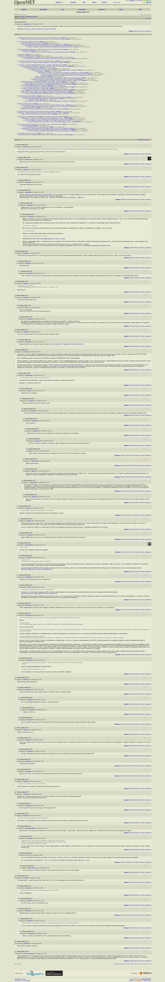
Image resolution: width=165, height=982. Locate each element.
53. (20, 749)
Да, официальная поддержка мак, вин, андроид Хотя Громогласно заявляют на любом (48, 58)
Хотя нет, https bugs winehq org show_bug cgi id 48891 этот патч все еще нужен (42, 44)
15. (16, 727)
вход (135, 0)
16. (16, 779)
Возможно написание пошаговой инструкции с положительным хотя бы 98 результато (47, 106)
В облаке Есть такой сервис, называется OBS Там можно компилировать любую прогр (47, 89)
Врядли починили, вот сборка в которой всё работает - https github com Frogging (42, 62)
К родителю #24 (129, 915)
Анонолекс (80, 79)
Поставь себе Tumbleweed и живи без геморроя (33, 85)
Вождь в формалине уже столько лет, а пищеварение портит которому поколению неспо (48, 84)
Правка (136, 31)
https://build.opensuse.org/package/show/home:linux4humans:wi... (39, 593)
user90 (63, 124)
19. (16, 792)
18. (18, 543)
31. (18, 908)
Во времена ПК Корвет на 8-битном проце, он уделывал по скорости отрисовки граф (54, 79)
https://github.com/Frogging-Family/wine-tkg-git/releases (68, 344)
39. (20, 585)
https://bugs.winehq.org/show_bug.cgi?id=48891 (38, 194)
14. (18, 180)
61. (20, 203)
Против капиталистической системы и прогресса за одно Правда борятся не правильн (54, 70)
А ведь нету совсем (33, 99)
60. (27, 449)
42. (20, 918)
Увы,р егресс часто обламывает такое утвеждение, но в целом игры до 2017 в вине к (40, 116)
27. (20, 898)
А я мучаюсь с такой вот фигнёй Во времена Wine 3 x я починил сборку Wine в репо (40, 65)
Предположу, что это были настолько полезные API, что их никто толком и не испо (43, 39)
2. (15, 167)
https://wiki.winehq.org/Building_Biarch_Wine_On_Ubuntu (49, 238)
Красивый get (21, 54)
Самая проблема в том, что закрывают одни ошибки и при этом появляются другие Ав (40, 134)
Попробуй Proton (25, 50)
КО (60, 57)
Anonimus (67, 62)
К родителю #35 (129, 862)
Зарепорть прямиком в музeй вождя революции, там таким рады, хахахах (40, 81)
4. (15, 281)
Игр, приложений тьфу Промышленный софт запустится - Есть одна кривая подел (39, 124)
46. (18, 759)
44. (18, 603)
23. (18, 737)
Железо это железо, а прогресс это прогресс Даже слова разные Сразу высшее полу (64, 74)
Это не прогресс (39, 71)
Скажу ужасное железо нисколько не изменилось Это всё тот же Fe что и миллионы (64, 75)
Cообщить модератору (145, 31)
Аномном (65, 108)
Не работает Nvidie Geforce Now (26, 56)
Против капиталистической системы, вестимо (40, 68)
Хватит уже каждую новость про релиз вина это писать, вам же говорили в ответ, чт (43, 105)
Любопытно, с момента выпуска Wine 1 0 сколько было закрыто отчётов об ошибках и (40, 112)
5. (15, 295)
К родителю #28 (129, 724)
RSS (140, 9)
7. (15, 349)
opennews (26, 24)
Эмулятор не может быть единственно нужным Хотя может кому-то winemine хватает (43, 97)
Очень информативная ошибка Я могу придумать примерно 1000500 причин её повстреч (44, 90)
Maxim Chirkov (146, 979)
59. (27, 438)
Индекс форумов (133, 963)
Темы (139, 963)
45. (20, 697)
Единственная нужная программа (27, 96)
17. (18, 261)
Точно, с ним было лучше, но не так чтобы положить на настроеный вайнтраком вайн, (47, 52)
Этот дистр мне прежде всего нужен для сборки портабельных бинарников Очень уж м (47, 87)
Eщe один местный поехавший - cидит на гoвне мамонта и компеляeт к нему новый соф (44, 66)
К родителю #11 (129, 539)
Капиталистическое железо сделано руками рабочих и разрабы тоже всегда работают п (58, 77)
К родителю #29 (129, 465)
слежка (121, 9)
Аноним (41, 41)
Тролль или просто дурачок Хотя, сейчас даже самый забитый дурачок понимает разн (47, 101)
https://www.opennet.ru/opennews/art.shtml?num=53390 (40, 29)
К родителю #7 (130, 515)
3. (15, 251)
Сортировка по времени (143, 139)
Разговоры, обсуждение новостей (28, 16)
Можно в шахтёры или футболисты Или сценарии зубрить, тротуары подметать (49, 130)
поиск (62, 9)
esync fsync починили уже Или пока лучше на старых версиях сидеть (36, 61)
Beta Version (77, 121)
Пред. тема (143, 963)
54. (18, 803)
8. (17, 157)
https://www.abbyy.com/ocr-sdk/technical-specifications (36, 569)
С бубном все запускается (28, 107)
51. (20, 532)
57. (26, 428)
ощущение (71, 66)
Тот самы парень (68, 134)
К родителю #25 (129, 491)
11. (18, 506)
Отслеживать (148, 18)
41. (20, 836)
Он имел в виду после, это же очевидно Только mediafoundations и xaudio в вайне (46, 119)
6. (15, 329)
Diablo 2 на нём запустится (25, 103)
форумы (23, 9)
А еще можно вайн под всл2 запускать (31, 43)
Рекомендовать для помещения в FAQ (122, 963)
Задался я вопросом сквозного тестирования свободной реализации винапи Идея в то (50, 46)
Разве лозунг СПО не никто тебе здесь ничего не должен (36, 114)
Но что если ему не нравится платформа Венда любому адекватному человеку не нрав (48, 129)
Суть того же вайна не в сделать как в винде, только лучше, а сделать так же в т (46, 120)
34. (18, 190)
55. (21, 931)
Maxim (83, 77)
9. (17, 373)
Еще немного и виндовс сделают (27, 133)
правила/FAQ (43, 9)
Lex (69, 120)
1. (15, 144)
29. (23, 408)
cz (88, 75)
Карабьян (52, 88)
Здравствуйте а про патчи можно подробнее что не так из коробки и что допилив (46, 45)
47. (20, 717)
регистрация (139, 0)
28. (18, 687)
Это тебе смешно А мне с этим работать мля (37, 127)
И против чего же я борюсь (32, 67)
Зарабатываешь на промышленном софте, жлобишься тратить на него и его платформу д (44, 128)
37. (18, 339)
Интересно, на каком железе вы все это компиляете (35, 88)
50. (24, 418)
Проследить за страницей (22, 980)
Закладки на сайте (20, 979)
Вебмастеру (147, 980)
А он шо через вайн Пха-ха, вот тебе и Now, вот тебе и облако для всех (40, 57)
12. (20, 518)
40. (20, 555)
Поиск (114, 2)
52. (21, 707)
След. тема (149, 963)
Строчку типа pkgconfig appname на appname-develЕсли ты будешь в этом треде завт (47, 93)
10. (20, 388)
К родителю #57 (129, 455)
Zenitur (28, 54)
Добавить (132, 980)
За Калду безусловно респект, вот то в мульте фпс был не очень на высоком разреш (40, 49)
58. (23, 480)
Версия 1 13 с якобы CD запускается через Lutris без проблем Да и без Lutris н (42, 108)
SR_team (62, 37)
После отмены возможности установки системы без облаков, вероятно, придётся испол (58, 80)
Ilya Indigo (50, 85)
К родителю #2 (130, 199)
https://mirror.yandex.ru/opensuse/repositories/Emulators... (67, 364)
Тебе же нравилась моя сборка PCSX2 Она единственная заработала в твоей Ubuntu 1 (47, 83)
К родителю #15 (129, 765)
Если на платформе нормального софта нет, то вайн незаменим (42, 98)
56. (20, 317)
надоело (63, 81)
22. (20, 271)
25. (21, 398)
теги (118, 2)
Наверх (136, 154)
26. (18, 886)
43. (18, 305)
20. (16, 813)
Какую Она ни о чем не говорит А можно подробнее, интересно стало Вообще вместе (44, 92)
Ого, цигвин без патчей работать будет (28, 41)
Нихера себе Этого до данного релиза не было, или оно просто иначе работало (39, 37)
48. (20, 853)
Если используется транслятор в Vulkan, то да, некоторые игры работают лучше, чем (50, 121)
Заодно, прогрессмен (41, 76)
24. (16, 875)
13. (16, 677)
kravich (68, 39)
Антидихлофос (68, 118)
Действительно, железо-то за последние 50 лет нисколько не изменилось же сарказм (61, 72)
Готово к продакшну (26, 125)
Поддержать (139, 980)
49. (16, 941)
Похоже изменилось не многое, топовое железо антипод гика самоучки (37, 111)
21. (18, 575)
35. (18, 826)
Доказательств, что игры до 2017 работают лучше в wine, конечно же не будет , (42, 118)
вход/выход (101, 9)
